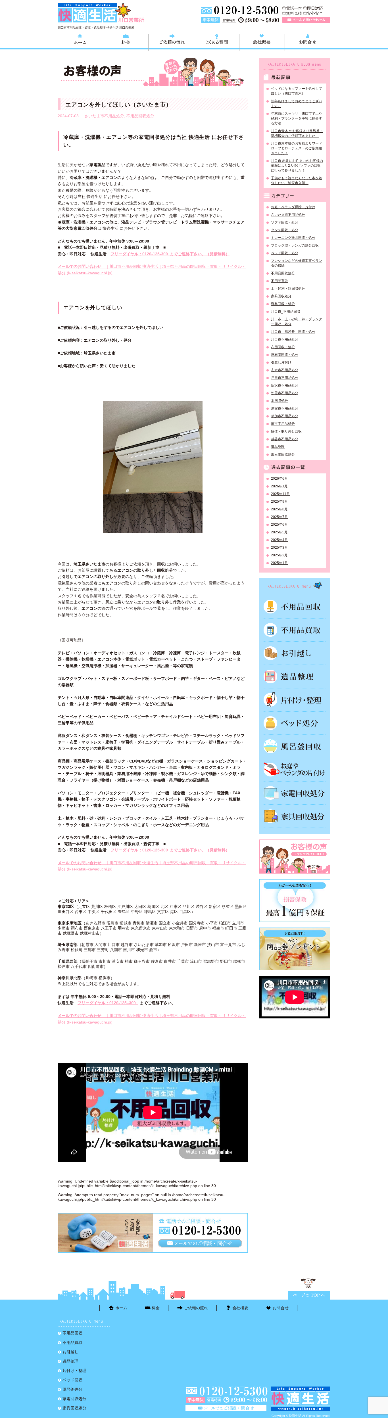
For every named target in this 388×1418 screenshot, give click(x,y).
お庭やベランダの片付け (295, 769)
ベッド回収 (295, 723)
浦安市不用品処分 (284, 408)
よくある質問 (216, 41)
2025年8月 (279, 509)
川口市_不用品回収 (285, 312)
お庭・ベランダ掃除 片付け (293, 207)
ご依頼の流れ (171, 41)
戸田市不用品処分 (284, 378)
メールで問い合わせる (306, 20)
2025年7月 (279, 517)
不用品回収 (295, 606)
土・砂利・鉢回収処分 (288, 289)
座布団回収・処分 (284, 355)
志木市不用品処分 (284, 370)
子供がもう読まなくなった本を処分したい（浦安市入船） (296, 180)
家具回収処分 (281, 296)
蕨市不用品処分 (283, 424)
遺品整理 (278, 447)
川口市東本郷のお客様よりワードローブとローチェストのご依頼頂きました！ (296, 148)
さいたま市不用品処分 (104, 116)
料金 (125, 41)
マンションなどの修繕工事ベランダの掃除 (296, 263)
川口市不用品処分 (284, 339)
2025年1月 (279, 563)
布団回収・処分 (283, 347)
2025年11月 (280, 494)
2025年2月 (279, 555)
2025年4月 (279, 540)
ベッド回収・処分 (284, 253)
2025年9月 (279, 502)
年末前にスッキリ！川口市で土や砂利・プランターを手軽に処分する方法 (296, 118)
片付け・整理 (295, 699)
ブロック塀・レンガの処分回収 (295, 245)
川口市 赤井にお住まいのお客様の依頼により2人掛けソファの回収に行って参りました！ (297, 165)
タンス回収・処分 (284, 230)
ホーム (80, 41)
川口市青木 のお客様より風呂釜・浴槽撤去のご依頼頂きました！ (297, 133)
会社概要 (262, 41)
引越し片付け (281, 362)
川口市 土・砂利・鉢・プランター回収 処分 (296, 321)
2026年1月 (279, 486)
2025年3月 (279, 548)
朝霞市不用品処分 (284, 393)
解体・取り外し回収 (286, 431)
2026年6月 (279, 479)
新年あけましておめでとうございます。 (296, 103)
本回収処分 (279, 401)
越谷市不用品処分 (284, 439)
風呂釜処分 (295, 746)
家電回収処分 (295, 793)
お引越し (295, 653)
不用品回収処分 (140, 116)
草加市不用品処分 (284, 416)
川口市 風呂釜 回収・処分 (293, 332)
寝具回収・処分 (283, 304)
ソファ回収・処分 (284, 222)
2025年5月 (279, 532)
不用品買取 (279, 281)
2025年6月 (279, 525)
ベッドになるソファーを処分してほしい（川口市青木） (296, 91)
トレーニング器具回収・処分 (293, 238)
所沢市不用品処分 (284, 385)
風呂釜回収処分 (283, 454)
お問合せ (307, 41)
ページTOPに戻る (309, 1295)
